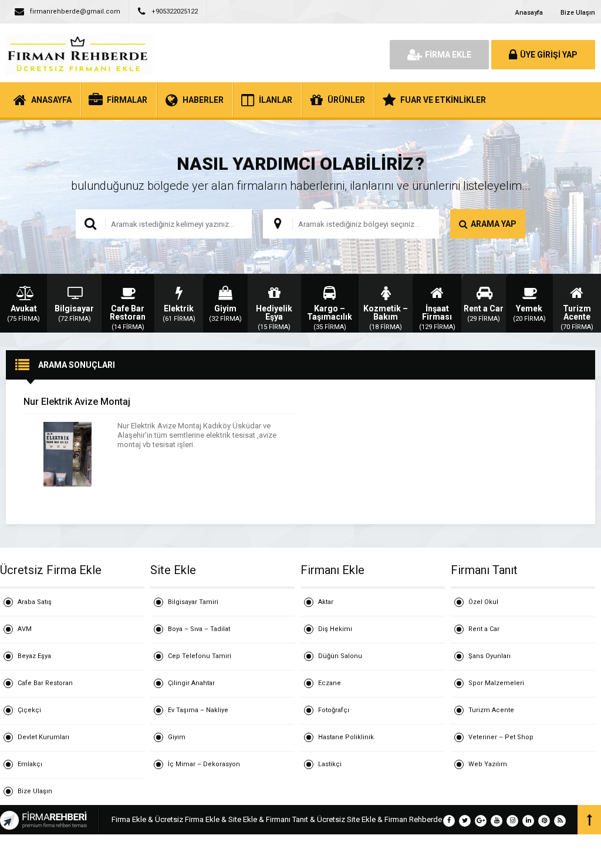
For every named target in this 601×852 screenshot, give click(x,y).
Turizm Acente (491, 710)
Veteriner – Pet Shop (501, 737)
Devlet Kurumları (43, 737)
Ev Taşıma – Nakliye (198, 710)
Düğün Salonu (340, 656)
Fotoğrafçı (333, 710)
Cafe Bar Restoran (45, 683)
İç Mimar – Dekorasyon (204, 764)
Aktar (325, 602)
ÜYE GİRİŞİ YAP (549, 54)
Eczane (329, 683)
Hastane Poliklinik (346, 737)
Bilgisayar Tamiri (193, 602)
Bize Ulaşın (578, 12)
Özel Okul (483, 602)
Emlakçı (30, 764)
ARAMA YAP (493, 224)
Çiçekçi (29, 710)
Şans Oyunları (489, 656)
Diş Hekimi (335, 629)
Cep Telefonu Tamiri (199, 656)
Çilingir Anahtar (191, 683)
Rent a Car (483, 629)
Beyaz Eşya (34, 656)
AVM (25, 629)
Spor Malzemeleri (496, 683)
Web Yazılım (487, 764)
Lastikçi (330, 764)
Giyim (176, 737)
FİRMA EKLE (448, 54)
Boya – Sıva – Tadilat (199, 629)
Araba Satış (35, 602)
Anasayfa (529, 12)
